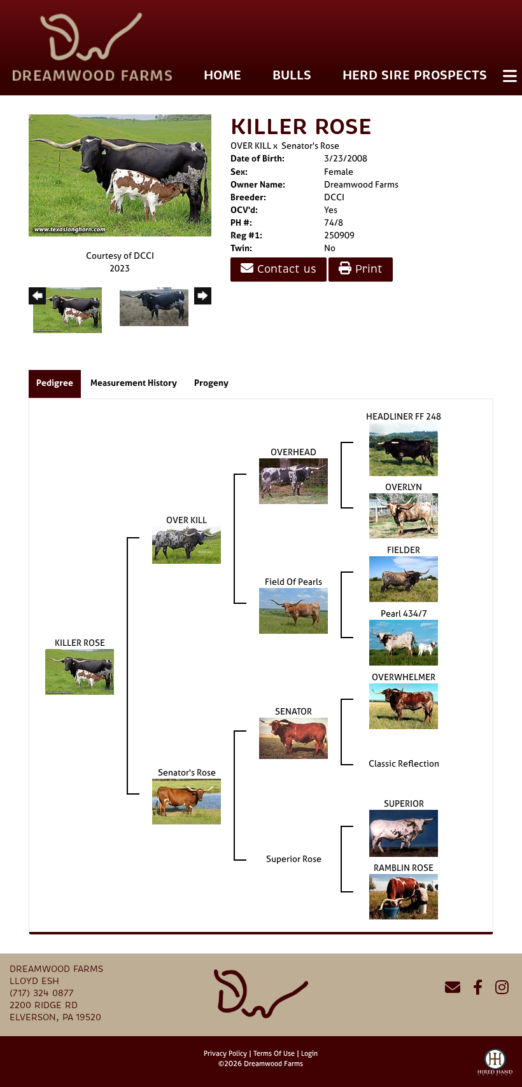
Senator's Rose (310, 145)
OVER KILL (250, 145)
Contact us (284, 269)
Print (367, 269)
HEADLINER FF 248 (403, 416)
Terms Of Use (274, 1053)
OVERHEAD (293, 452)
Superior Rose (293, 858)
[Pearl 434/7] (403, 642)
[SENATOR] (293, 737)
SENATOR (293, 711)
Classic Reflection (404, 763)
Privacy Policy (225, 1053)
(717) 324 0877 (42, 993)
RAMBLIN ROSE (404, 867)
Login (309, 1053)
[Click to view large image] (120, 174)
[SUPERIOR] (403, 832)
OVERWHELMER (403, 677)
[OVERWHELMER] (403, 705)
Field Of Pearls (293, 581)
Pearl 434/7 (404, 613)
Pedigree (54, 382)
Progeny (211, 382)
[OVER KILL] (186, 544)
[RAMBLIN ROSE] (403, 896)
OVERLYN (403, 487)
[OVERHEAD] (293, 480)
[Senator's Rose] (186, 801)
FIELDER (403, 550)
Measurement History (133, 382)
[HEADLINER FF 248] (403, 448)
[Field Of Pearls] (293, 610)
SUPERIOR (404, 803)
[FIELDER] (403, 578)
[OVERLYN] (403, 515)
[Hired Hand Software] (494, 1068)
